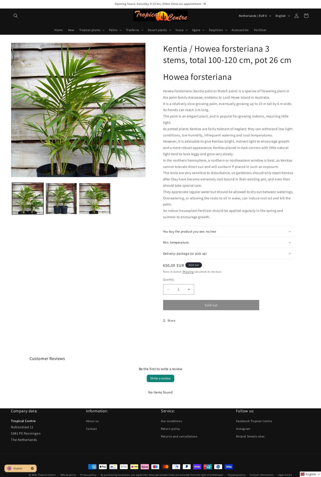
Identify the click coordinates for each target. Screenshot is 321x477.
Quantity (168, 279)
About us (92, 421)
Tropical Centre (47, 474)
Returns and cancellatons (179, 436)
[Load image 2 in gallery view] (61, 198)
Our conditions (171, 421)
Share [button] (171, 320)
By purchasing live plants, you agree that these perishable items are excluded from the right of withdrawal (162, 474)
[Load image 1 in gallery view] (27, 198)
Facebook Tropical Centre (254, 421)
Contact (91, 429)
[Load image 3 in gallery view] (94, 198)
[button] (16, 16)
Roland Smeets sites (250, 436)
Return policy (170, 429)
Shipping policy (237, 474)
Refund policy (68, 474)
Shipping (188, 271)
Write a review (160, 378)
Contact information (261, 474)
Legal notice (285, 474)
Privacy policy (88, 474)
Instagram (243, 429)
